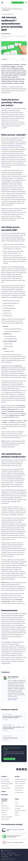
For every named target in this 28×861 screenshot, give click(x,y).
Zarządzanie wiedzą (5, 788)
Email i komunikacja (5, 781)
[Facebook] (17, 769)
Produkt (4, 776)
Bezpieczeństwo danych (20, 810)
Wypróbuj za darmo (18, 2)
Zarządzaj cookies (4, 856)
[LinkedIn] (23, 769)
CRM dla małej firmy (19, 788)
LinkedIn (14, 699)
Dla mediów (17, 808)
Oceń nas (17, 815)
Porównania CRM (5, 819)
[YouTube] (26, 769)
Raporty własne (4, 785)
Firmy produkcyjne (19, 785)
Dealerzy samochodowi (20, 783)
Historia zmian (4, 810)
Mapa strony (17, 854)
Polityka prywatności (11, 853)
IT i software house (19, 792)
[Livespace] (2, 3)
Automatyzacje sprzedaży (7, 783)
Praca (16, 804)
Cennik (3, 791)
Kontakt (16, 812)
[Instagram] (20, 769)
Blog (9, 7)
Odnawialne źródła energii (21, 779)
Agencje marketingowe (20, 781)
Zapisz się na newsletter (6, 816)
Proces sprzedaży (5, 779)
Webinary (3, 812)
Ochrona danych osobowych (7, 854)
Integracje (4, 794)
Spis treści (13, 59)
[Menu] (26, 2)
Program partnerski (19, 806)
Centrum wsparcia (5, 808)
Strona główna (4, 7)
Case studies (4, 814)
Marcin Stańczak (5, 33)
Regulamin (3, 853)
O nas (16, 801)
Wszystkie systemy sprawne (8, 859)
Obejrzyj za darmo (9, 758)
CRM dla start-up (19, 790)
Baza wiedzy (4, 805)
